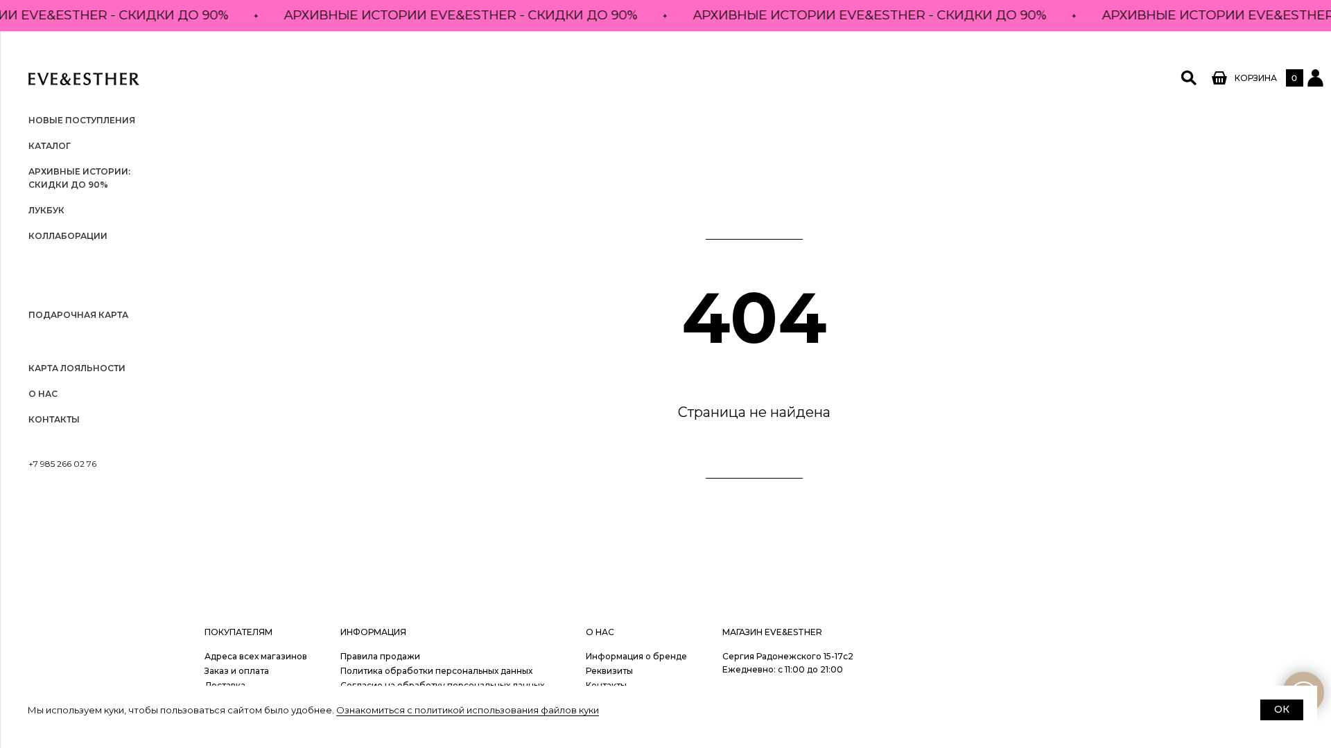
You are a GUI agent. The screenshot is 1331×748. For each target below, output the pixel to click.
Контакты (54, 419)
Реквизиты (609, 671)
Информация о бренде (636, 656)
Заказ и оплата (237, 671)
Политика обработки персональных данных (436, 671)
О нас (43, 394)
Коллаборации (67, 236)
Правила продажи (380, 656)
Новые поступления (81, 120)
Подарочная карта (78, 315)
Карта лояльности (76, 368)
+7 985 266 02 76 (62, 463)
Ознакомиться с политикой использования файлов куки (467, 709)
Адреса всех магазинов (256, 656)
